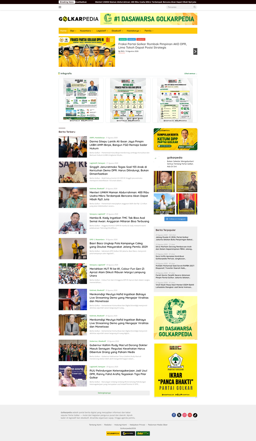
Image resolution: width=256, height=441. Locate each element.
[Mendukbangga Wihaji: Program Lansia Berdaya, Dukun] (186, 204)
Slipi (72, 30)
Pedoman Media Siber (158, 425)
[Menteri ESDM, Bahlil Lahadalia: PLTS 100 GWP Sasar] (164, 204)
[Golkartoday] (128, 433)
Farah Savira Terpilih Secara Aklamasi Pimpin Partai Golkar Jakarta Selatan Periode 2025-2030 (173, 276)
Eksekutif (116, 30)
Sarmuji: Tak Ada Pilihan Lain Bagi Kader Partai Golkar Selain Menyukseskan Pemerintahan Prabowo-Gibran (151, 47)
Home (63, 30)
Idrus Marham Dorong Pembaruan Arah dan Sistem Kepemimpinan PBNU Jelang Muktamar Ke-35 (174, 247)
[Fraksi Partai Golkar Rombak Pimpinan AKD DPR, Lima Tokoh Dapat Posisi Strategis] (128, 100)
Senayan (101, 163)
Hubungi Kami (120, 425)
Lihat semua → (190, 73)
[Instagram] (184, 415)
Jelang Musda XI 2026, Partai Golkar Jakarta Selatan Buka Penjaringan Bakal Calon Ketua (174, 238)
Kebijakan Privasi (137, 425)
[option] (128, 51)
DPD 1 (92, 239)
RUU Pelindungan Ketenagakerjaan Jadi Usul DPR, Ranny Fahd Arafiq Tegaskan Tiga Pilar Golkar (118, 374)
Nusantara (85, 30)
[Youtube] (190, 415)
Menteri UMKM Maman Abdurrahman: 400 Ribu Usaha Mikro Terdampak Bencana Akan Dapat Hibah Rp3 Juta (86, 2)
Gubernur (94, 341)
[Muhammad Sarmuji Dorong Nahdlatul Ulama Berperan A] (164, 181)
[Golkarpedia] (79, 18)
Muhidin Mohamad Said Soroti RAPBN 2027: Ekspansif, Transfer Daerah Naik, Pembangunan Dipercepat (175, 266)
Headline (128, 39)
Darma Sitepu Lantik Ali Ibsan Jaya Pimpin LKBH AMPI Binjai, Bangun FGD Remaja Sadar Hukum (118, 145)
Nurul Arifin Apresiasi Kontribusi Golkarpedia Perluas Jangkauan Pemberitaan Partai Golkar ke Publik (172, 257)
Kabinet (93, 188)
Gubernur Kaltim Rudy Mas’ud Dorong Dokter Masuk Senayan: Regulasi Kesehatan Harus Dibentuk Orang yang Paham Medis (118, 348)
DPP (121, 39)
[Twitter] (179, 415)
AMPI (92, 137)
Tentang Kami (95, 425)
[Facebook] (174, 415)
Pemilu (148, 30)
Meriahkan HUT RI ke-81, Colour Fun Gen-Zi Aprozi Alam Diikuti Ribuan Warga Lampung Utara (117, 272)
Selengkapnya (104, 393)
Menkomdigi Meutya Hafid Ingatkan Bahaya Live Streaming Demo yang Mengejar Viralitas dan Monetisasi (119, 297)
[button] (194, 7)
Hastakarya (133, 30)
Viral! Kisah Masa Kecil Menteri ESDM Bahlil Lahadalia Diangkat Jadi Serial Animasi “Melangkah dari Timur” (175, 286)
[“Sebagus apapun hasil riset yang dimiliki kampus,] (186, 181)
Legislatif (101, 30)
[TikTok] (195, 415)
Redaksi (107, 425)
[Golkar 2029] (143, 433)
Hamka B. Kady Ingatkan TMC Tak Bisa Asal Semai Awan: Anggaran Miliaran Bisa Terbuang (187, 2)
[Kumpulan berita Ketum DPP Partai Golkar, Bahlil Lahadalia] (175, 139)
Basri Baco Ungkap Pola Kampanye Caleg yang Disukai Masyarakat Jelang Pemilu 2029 (119, 245)
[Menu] (60, 7)
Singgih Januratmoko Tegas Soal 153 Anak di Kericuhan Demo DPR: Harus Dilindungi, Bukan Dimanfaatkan (119, 170)
